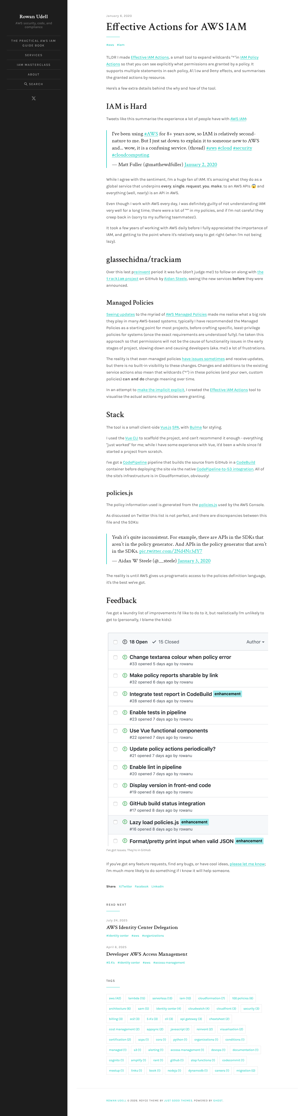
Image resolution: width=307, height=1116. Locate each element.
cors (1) (161, 1039)
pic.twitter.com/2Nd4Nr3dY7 (170, 551)
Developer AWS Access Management (146, 954)
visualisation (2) (231, 1029)
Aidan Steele (175, 278)
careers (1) (222, 1070)
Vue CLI (131, 438)
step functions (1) (203, 1060)
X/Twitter (125, 886)
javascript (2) (180, 1029)
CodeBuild (245, 462)
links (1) (136, 1070)
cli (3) (169, 1019)
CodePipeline (135, 462)
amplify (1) (138, 1060)
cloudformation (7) (211, 998)
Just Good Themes (178, 1100)
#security (242, 147)
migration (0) (245, 1070)
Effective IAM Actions (150, 57)
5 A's (111, 962)
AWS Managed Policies (186, 314)
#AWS (151, 133)
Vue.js (165, 427)
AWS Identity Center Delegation (142, 927)
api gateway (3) (191, 1019)
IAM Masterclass (34, 65)
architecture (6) (120, 1008)
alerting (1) (155, 1050)
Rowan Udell (34, 16)
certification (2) (120, 1039)
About (34, 74)
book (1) (154, 1070)
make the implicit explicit (160, 389)
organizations (154, 936)
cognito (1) (116, 1060)
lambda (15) (136, 998)
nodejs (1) (174, 1070)
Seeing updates (120, 314)
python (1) (180, 1039)
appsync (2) (155, 1029)
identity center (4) (168, 1008)
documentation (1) (245, 1050)
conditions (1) (235, 1039)
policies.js (208, 504)
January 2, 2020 (201, 164)
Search (36, 84)
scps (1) (143, 1039)
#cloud (225, 147)
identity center (118, 936)
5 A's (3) (152, 1019)
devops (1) (218, 1050)
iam (122, 45)
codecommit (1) (233, 1060)
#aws (211, 147)
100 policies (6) (242, 998)
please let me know (247, 863)
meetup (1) (116, 1070)
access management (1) (187, 1050)
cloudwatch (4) (198, 1008)
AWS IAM (238, 118)
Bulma (196, 427)
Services (34, 55)
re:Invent (142, 271)
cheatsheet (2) (219, 1019)
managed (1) (118, 1050)
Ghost (218, 1100)
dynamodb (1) (198, 1070)
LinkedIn (157, 886)
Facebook (142, 886)
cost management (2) (124, 1029)
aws (111, 45)
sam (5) (143, 1008)
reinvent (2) (205, 1029)
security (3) (251, 1008)
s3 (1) (137, 1050)
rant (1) (158, 1060)
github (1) (177, 1060)
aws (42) (115, 998)
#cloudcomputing (130, 154)
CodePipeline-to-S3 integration (225, 469)
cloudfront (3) (226, 1008)
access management (170, 962)
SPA (175, 427)
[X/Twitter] (33, 98)
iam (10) (185, 998)
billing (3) (116, 1019)
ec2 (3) (135, 1019)
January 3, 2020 (194, 560)
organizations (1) (206, 1039)
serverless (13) (162, 998)
